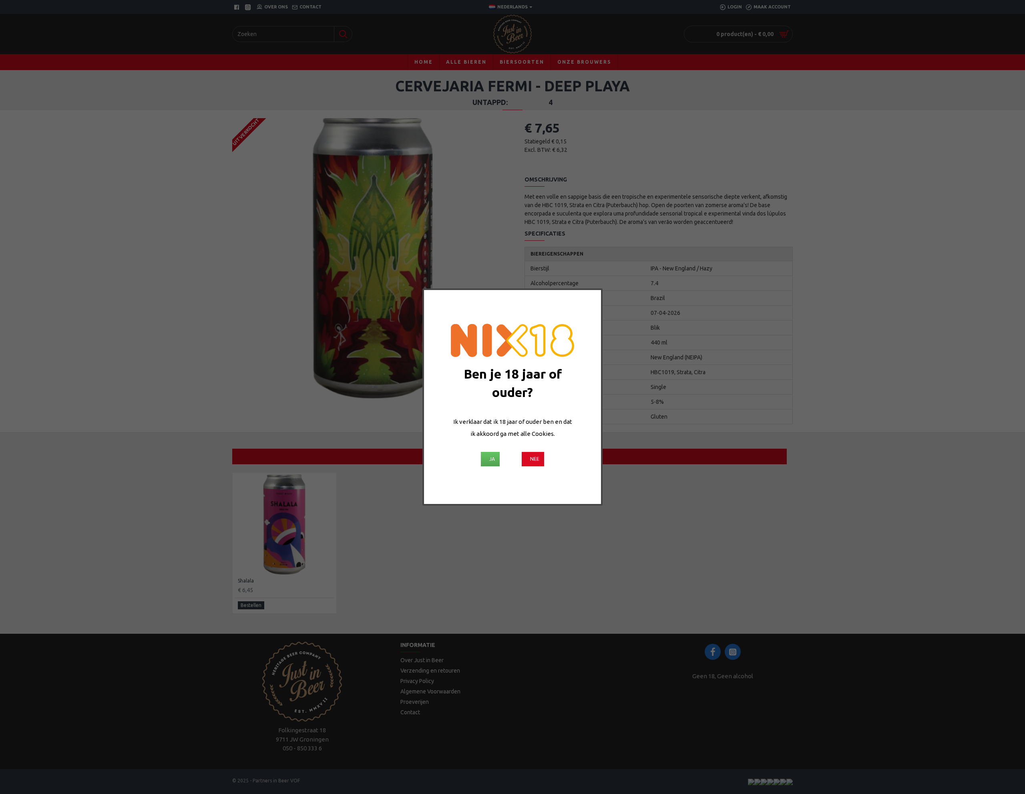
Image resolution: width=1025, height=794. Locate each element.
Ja (492, 458)
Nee (534, 458)
